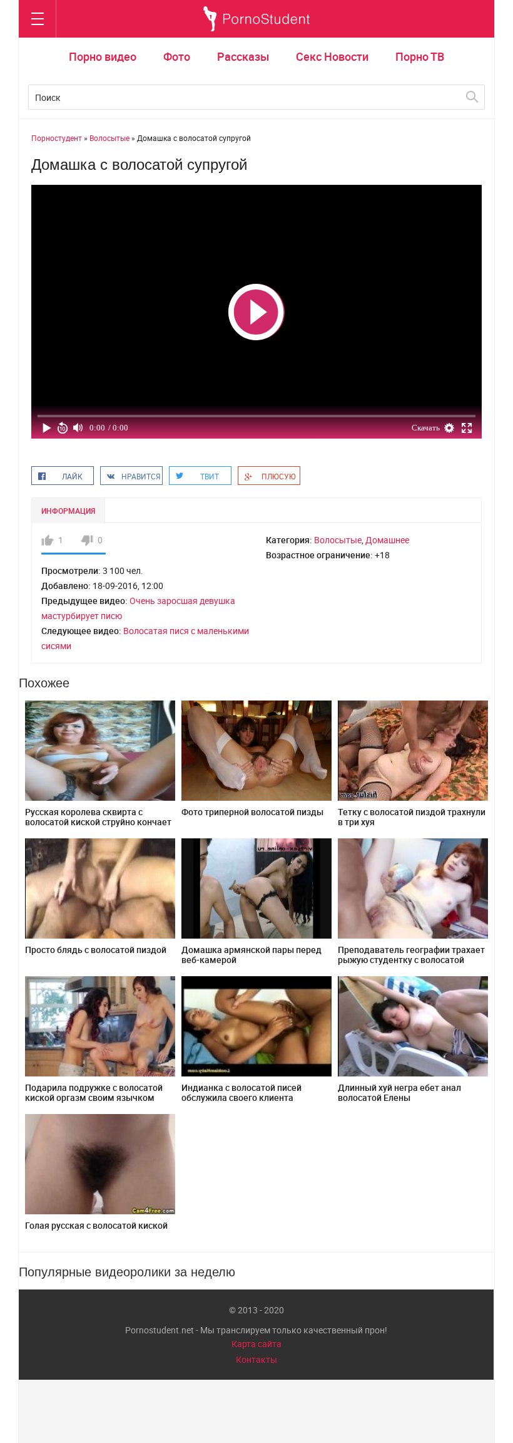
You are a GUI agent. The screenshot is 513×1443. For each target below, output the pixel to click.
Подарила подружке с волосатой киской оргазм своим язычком (94, 1092)
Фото (176, 56)
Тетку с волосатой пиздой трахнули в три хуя (411, 817)
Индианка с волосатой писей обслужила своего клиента (241, 1092)
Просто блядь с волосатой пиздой (95, 950)
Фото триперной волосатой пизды (252, 812)
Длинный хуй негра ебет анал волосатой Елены (399, 1092)
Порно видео (102, 56)
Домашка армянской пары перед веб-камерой (251, 955)
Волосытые (338, 540)
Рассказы (243, 56)
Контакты (256, 1359)
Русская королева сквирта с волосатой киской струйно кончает (98, 817)
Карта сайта (256, 1344)
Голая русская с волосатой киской (96, 1225)
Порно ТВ (419, 56)
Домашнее (387, 540)
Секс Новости (332, 56)
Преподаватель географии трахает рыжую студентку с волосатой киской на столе (411, 960)
